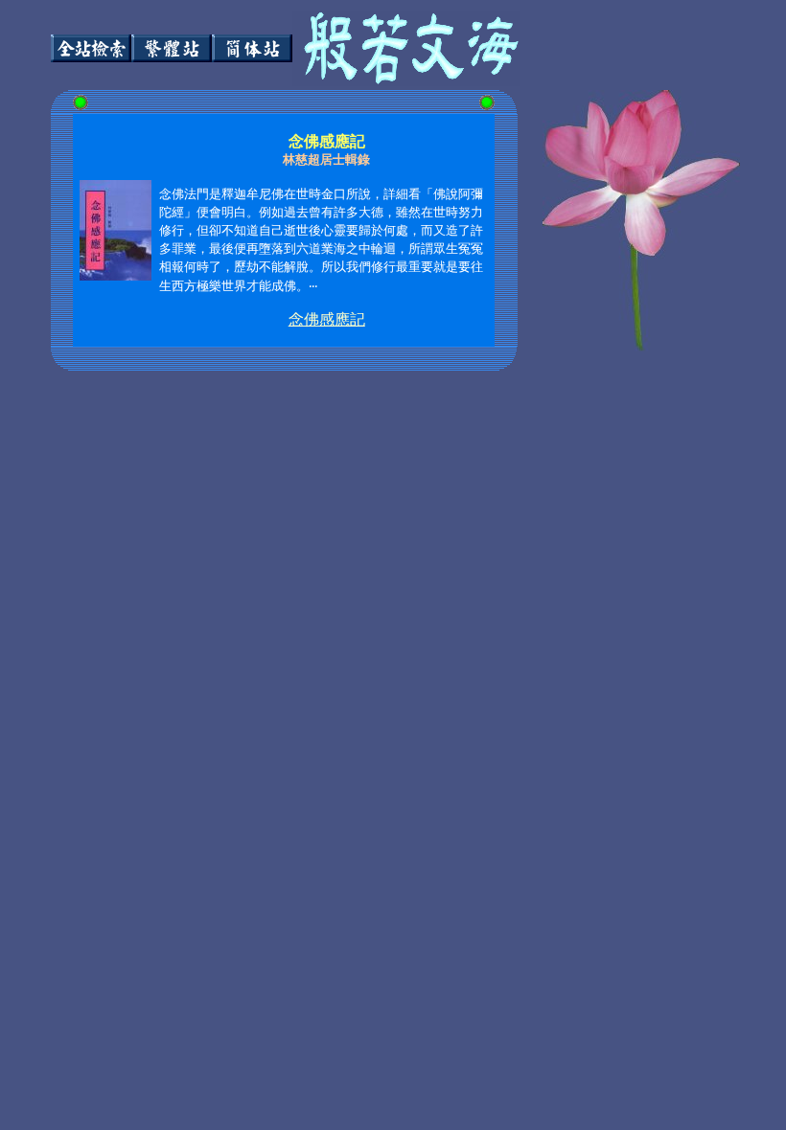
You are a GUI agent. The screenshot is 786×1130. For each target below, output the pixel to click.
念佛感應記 (327, 319)
